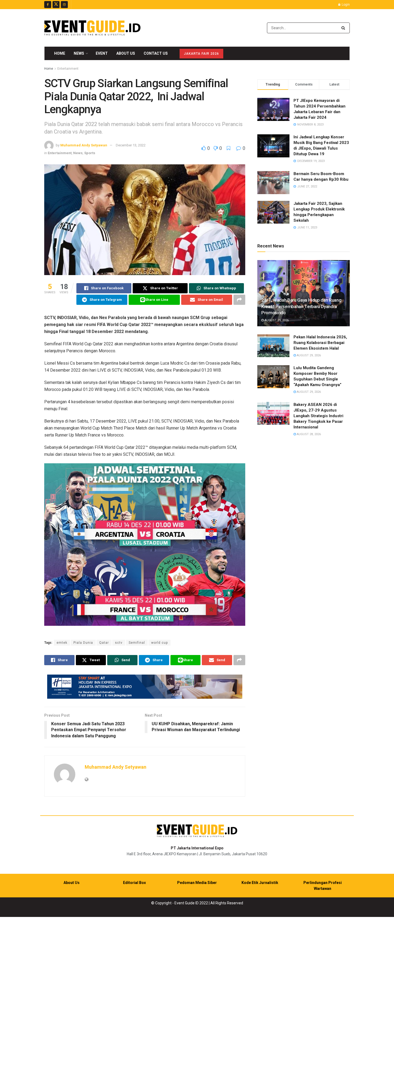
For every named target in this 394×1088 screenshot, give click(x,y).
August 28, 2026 (308, 434)
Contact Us (156, 53)
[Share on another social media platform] (239, 300)
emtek (62, 643)
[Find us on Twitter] (56, 4)
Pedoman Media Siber (197, 882)
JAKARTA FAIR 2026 (201, 53)
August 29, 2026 (276, 320)
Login (345, 4)
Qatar (104, 643)
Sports (89, 153)
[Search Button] (344, 28)
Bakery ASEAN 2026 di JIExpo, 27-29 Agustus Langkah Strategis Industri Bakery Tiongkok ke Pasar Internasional (318, 416)
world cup (159, 643)
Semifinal (137, 643)
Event (102, 53)
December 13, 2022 (131, 145)
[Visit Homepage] (92, 27)
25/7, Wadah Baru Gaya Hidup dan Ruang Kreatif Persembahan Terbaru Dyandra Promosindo (301, 306)
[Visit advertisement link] (144, 687)
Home (59, 53)
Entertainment (68, 69)
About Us (125, 53)
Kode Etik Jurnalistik (259, 882)
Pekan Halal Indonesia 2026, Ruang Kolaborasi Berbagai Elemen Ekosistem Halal (320, 343)
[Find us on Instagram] (64, 4)
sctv (118, 643)
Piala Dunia (83, 643)
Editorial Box (134, 882)
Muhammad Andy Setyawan (83, 145)
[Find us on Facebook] (47, 4)
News (79, 53)
